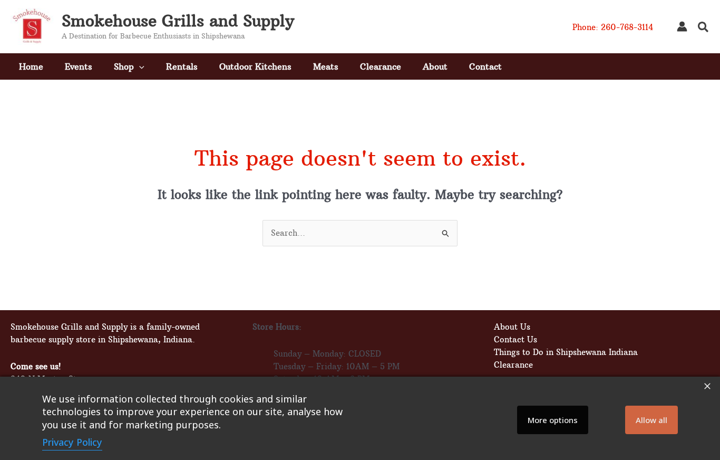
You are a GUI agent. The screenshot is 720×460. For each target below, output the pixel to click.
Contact (485, 66)
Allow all (651, 420)
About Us (512, 327)
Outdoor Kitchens (255, 66)
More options (553, 420)
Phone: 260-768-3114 (612, 27)
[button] (703, 28)
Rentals (182, 66)
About (435, 66)
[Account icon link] (682, 26)
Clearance (380, 66)
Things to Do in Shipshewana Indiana (566, 352)
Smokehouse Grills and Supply (178, 21)
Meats (325, 66)
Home (31, 66)
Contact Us (515, 339)
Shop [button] (124, 66)
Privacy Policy (72, 442)
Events (78, 66)
